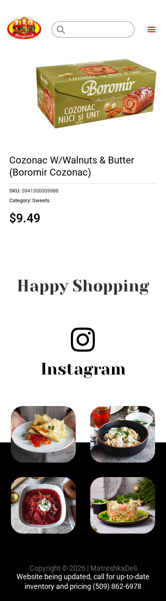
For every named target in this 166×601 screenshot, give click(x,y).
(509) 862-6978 (117, 586)
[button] (151, 29)
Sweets (41, 200)
